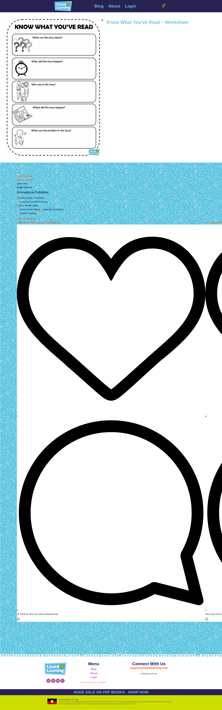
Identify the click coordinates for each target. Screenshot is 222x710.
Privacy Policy (86, 682)
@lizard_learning (24, 180)
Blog (99, 6)
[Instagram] (62, 681)
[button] (102, 20)
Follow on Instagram (26, 219)
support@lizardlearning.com (149, 667)
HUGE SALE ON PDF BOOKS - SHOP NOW (111, 692)
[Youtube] (58, 681)
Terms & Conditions (99, 682)
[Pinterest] (53, 681)
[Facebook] (48, 681)
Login (130, 6)
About (114, 6)
